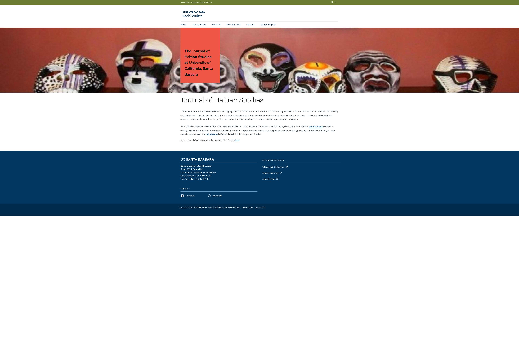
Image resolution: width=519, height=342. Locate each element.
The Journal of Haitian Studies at (198, 63)
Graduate (216, 24)
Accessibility (260, 208)
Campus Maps (268, 178)
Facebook (190, 195)
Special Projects (268, 24)
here (237, 140)
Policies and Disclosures (273, 167)
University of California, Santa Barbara (196, 2)
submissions (212, 134)
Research (250, 24)
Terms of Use (248, 208)
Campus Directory (270, 173)
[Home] (194, 17)
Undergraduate (199, 24)
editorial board (316, 126)
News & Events (233, 24)
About (183, 24)
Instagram (217, 195)
